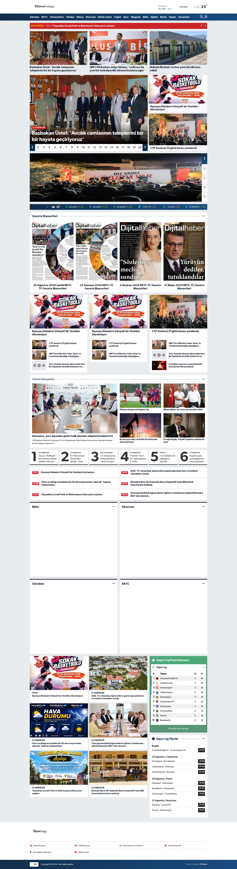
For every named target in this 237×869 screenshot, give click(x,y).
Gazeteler (184, 17)
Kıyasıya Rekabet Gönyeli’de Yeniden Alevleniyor (68, 472)
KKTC (45, 17)
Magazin (136, 17)
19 (134, 147)
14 (105, 147)
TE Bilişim (203, 864)
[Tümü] (203, 216)
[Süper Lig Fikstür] (203, 739)
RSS (35, 864)
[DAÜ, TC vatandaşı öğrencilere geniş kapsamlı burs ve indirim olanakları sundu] (118, 673)
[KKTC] (203, 584)
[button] (201, 26)
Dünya (80, 17)
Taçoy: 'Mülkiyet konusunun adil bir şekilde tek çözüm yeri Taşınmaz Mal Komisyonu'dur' (48, 459)
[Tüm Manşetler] (203, 379)
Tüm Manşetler (174, 846)
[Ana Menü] (205, 17)
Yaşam (172, 17)
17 (122, 147)
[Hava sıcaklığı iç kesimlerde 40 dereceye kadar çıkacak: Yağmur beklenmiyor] (59, 720)
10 (83, 147)
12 (94, 147)
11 (89, 147)
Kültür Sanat (105, 17)
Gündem (34, 17)
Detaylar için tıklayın (178, 728)
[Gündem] (113, 584)
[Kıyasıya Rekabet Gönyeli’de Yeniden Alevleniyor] (59, 673)
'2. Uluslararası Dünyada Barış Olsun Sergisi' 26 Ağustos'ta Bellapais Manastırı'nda (107, 459)
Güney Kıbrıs (57, 17)
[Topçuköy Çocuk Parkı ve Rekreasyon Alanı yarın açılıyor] (59, 768)
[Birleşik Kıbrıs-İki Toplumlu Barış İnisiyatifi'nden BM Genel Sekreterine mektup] (118, 768)
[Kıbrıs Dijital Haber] (45, 7)
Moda (163, 17)
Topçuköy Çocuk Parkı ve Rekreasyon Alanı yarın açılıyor (72, 494)
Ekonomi (90, 17)
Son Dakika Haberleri (42, 852)
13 (100, 147)
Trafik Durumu (84, 846)
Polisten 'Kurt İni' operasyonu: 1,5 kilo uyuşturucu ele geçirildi (138, 459)
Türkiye (70, 17)
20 (139, 147)
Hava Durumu (39, 846)
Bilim (145, 17)
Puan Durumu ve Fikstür (133, 846)
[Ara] (202, 17)
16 (117, 147)
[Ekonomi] (203, 507)
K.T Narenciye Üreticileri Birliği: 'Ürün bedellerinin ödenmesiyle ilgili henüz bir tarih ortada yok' (77, 459)
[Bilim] (113, 507)
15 (111, 147)
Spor (126, 17)
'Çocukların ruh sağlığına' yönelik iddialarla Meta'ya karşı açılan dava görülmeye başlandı (167, 459)
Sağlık (117, 17)
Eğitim (154, 17)
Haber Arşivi (83, 852)
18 (128, 147)
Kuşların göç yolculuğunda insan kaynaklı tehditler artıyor (197, 459)
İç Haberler (44, 452)
